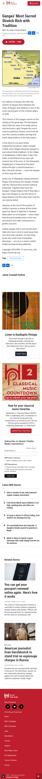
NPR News (7, 645)
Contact (7, 741)
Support (7, 746)
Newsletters (8, 736)
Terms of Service (10, 760)
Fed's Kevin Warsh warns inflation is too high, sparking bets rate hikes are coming (23, 505)
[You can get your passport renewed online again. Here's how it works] (19, 571)
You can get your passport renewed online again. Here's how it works (20, 590)
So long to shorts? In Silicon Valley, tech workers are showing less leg (23, 516)
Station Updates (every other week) (18, 460)
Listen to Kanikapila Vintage (21, 334)
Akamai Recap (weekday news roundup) (20, 467)
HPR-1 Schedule (10, 721)
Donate (35, 3)
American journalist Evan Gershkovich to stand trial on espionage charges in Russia (20, 654)
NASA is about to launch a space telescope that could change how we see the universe (23, 540)
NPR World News (16, 258)
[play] (3, 776)
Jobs (6, 731)
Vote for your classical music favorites (21, 407)
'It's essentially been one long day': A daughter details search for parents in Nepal (22, 528)
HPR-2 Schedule (10, 726)
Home (6, 716)
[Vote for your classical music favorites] (21, 382)
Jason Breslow (9, 665)
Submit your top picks (21, 430)
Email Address (10, 451)
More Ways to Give (10, 750)
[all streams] (39, 776)
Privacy (7, 765)
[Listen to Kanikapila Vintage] (21, 311)
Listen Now (21, 353)
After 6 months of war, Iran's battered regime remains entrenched (22, 493)
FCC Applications (10, 755)
